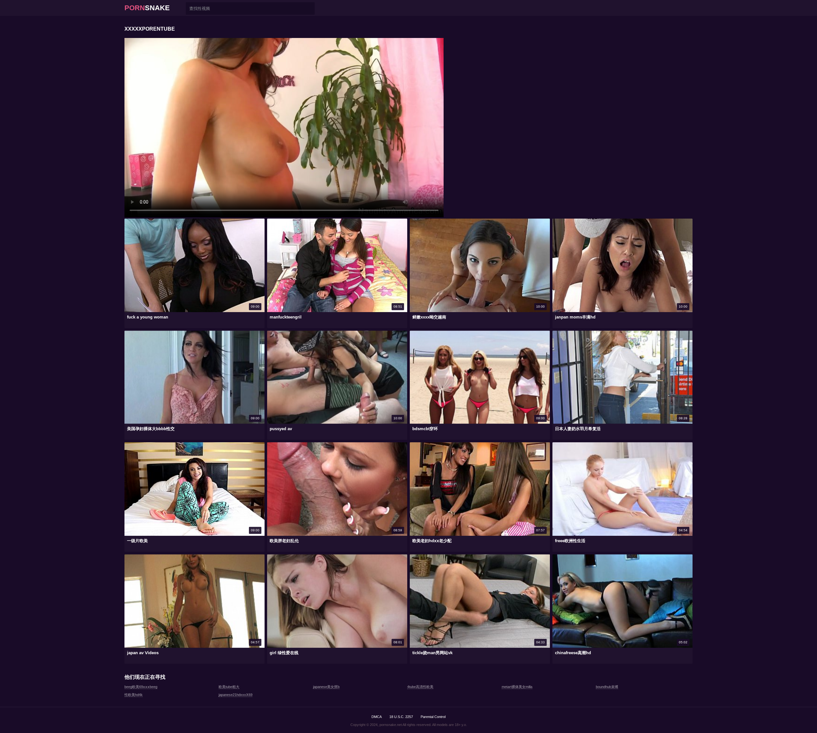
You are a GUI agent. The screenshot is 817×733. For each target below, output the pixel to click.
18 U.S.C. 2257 (401, 717)
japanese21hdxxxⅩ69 (235, 695)
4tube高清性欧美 (420, 687)
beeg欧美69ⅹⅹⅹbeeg (140, 687)
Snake (147, 8)
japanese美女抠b (326, 687)
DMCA (376, 717)
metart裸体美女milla (517, 687)
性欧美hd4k (133, 695)
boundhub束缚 (607, 687)
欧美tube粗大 (229, 687)
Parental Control (433, 717)
